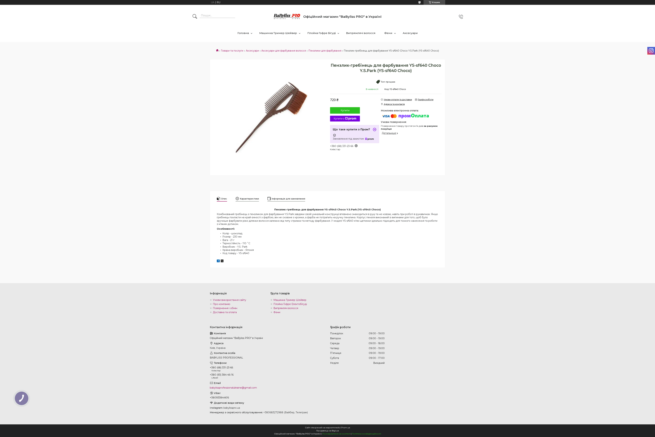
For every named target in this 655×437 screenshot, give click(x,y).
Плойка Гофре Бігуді (321, 33)
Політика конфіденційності (366, 433)
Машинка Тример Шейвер (278, 33)
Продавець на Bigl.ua (327, 430)
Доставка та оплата (225, 312)
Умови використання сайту (229, 300)
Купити (345, 110)
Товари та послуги (232, 50)
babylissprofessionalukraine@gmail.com (233, 387)
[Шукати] (195, 16)
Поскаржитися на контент (336, 433)
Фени (388, 33)
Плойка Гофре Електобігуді (290, 304)
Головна (243, 33)
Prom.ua (345, 427)
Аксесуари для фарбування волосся (283, 50)
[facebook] (218, 261)
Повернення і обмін (225, 308)
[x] (222, 261)
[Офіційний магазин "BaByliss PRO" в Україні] (287, 17)
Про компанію (221, 304)
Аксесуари (410, 33)
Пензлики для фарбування (324, 50)
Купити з (339, 118)
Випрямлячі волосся (360, 33)
